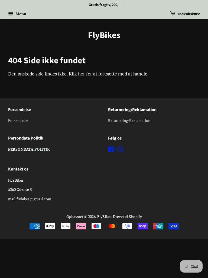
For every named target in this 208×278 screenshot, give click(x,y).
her (81, 74)
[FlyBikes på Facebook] (111, 150)
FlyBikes (104, 35)
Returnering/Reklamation (129, 120)
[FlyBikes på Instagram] (120, 150)
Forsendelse (18, 120)
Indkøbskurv (188, 14)
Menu (20, 13)
